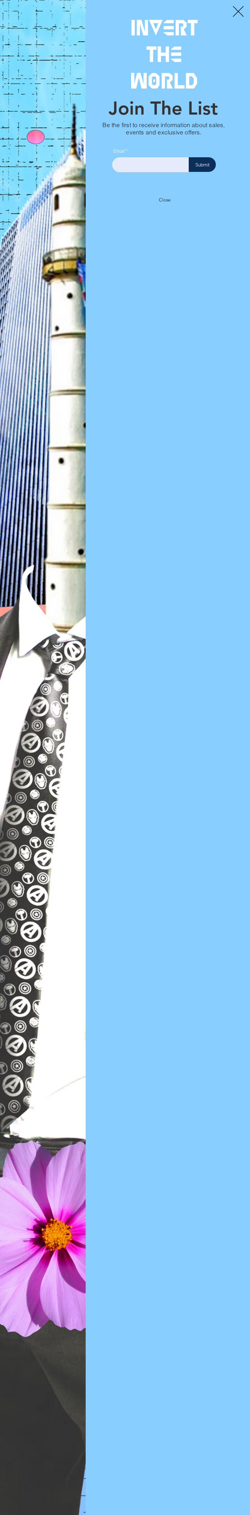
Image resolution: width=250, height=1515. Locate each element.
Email (118, 151)
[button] (238, 11)
